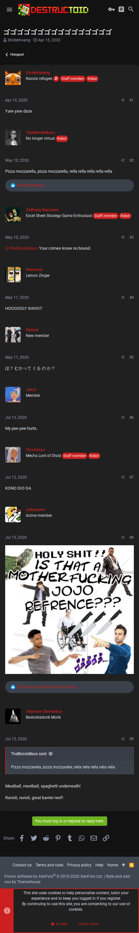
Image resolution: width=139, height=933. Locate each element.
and (46, 687)
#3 (131, 237)
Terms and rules (49, 865)
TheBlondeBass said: (29, 754)
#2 (131, 160)
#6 (131, 417)
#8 (131, 537)
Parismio (34, 269)
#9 (131, 739)
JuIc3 (31, 389)
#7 (131, 477)
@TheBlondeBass (21, 248)
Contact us (22, 865)
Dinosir (32, 329)
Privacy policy (79, 865)
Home (112, 865)
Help (99, 865)
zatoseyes (35, 509)
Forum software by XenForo (54, 876)
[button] (9, 9)
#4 (131, 297)
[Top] (123, 865)
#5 (131, 357)
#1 (131, 100)
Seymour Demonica (44, 711)
